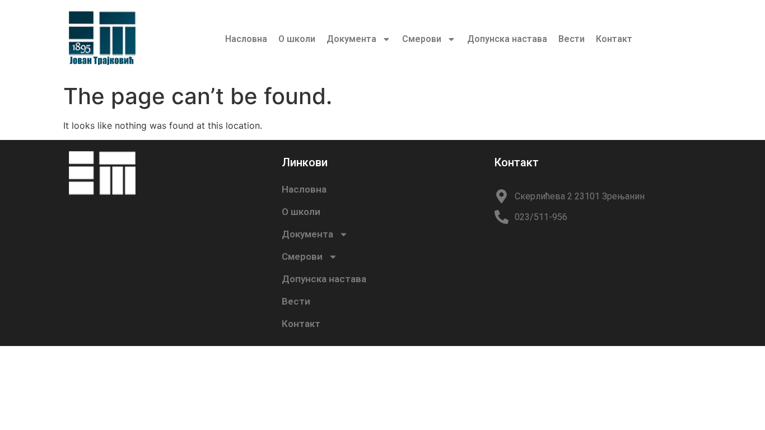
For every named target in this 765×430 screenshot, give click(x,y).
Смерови (421, 39)
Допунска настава (507, 39)
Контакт (614, 39)
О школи (296, 39)
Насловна (246, 39)
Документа (351, 39)
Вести (571, 39)
